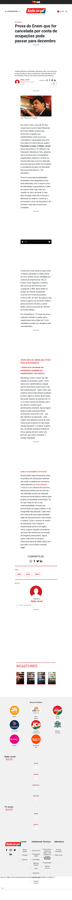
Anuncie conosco (47, 867)
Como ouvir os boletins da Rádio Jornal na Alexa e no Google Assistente (47, 854)
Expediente (36, 873)
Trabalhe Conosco (36, 882)
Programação (47, 863)
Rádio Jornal (25, 80)
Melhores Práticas (36, 864)
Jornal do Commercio (58, 850)
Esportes (24, 859)
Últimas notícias (24, 850)
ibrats (37, 574)
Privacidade (36, 859)
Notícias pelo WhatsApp (47, 858)
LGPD (36, 868)
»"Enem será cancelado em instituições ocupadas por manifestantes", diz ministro (33, 370)
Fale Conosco (36, 877)
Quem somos (36, 850)
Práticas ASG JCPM (36, 855)
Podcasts (25, 855)
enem (19, 574)
